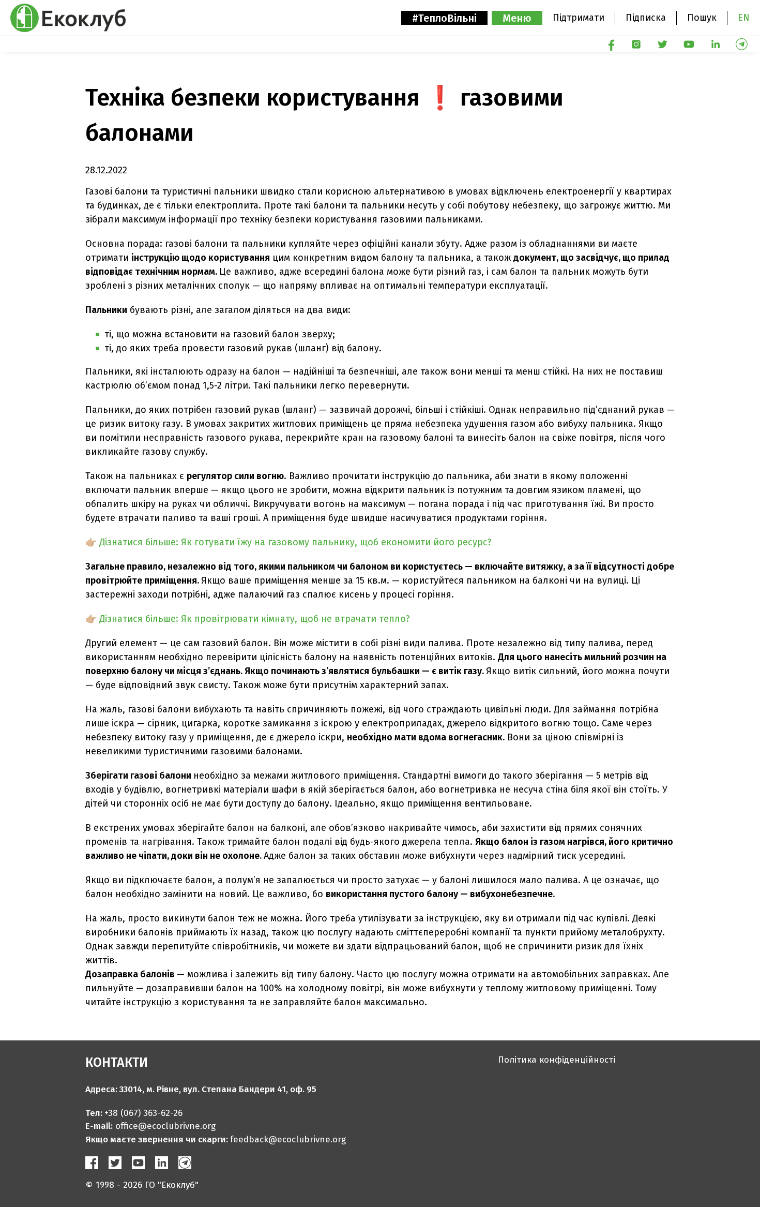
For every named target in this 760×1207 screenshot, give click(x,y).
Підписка (646, 17)
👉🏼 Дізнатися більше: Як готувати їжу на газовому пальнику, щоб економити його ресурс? (288, 542)
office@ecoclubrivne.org (165, 1126)
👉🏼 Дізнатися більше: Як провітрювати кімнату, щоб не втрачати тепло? (247, 618)
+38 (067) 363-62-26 (143, 1113)
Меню (517, 18)
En (744, 17)
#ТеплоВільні (444, 18)
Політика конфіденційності (556, 1059)
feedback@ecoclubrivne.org (288, 1139)
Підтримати (578, 17)
